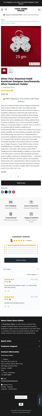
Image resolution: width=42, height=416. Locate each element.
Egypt (20, 397)
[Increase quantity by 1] (18, 176)
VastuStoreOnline (8, 87)
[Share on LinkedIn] (9, 191)
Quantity (3, 172)
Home (3, 20)
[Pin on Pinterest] (13, 191)
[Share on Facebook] (2, 191)
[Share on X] (6, 191)
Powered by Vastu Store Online (21, 412)
